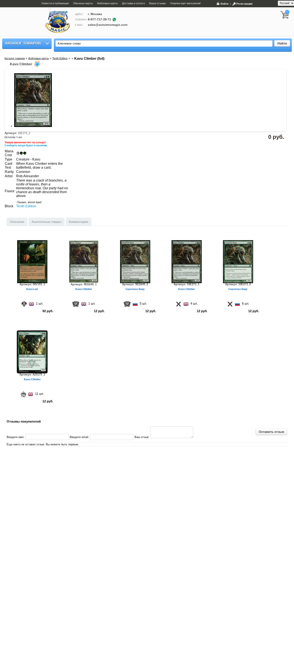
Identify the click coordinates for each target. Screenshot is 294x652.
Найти (282, 43)
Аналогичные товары (46, 221)
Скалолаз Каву (135, 289)
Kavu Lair (32, 289)
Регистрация (244, 4)
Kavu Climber (83, 289)
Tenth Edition (26, 206)
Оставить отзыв (271, 432)
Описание (17, 221)
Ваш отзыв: (142, 437)
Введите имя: (15, 437)
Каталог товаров (23, 43)
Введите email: (79, 437)
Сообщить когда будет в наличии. (26, 145)
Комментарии (78, 221)
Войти (224, 3)
